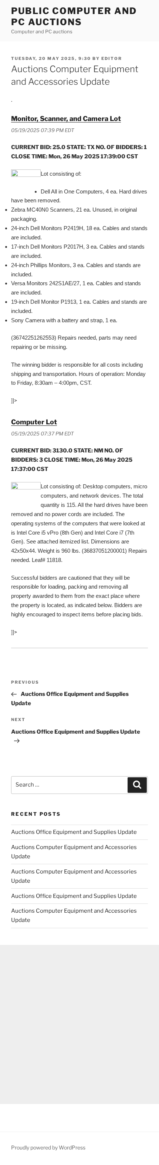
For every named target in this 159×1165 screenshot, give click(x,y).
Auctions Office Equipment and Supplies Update (74, 832)
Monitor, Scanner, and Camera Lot (66, 118)
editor (111, 58)
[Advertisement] (79, 1024)
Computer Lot (34, 422)
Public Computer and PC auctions (73, 16)
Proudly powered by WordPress (48, 1147)
